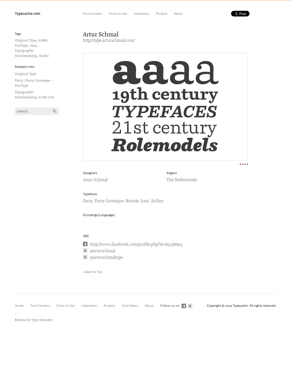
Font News (130, 305)
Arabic (44, 55)
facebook (184, 306)
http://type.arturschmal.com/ (109, 41)
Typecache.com (27, 14)
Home (19, 305)
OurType (21, 45)
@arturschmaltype (106, 258)
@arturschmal (102, 251)
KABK (42, 40)
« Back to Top (92, 272)
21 (245, 164)
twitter (190, 306)
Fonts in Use (118, 13)
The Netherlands (182, 180)
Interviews (141, 13)
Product (161, 13)
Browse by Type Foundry (34, 320)
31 (247, 164)
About (149, 305)
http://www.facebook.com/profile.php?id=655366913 (136, 245)
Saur (33, 45)
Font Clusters (92, 13)
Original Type (25, 40)
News (178, 13)
